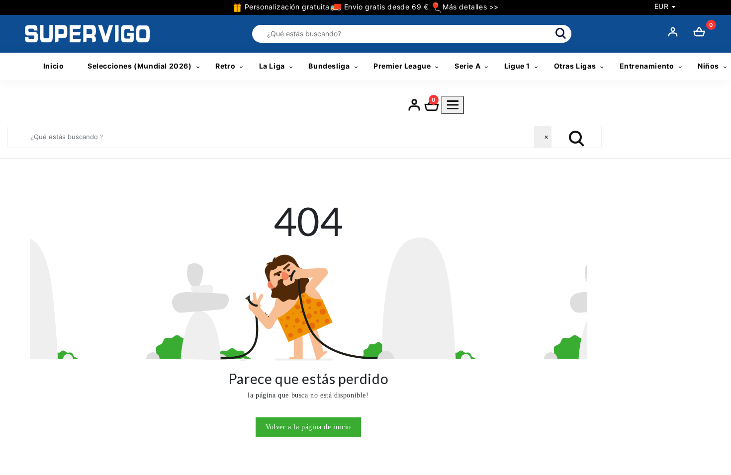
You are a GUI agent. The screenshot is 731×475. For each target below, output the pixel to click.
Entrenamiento (647, 66)
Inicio (53, 66)
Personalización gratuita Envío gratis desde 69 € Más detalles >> (370, 6)
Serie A (467, 66)
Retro (225, 66)
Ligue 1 (517, 66)
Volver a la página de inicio (308, 427)
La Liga (272, 66)
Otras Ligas (575, 66)
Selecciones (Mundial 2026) (140, 66)
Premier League (402, 66)
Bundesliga (329, 66)
